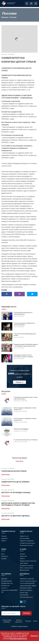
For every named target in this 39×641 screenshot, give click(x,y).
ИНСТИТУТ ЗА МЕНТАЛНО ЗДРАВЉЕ (15, 516)
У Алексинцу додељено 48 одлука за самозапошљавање (24, 324)
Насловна (4, 17)
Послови (13, 17)
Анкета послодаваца (26, 590)
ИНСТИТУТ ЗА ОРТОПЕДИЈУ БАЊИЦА (16, 492)
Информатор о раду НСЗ (27, 579)
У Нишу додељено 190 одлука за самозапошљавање (23, 313)
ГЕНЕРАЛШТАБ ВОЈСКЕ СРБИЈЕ (14, 471)
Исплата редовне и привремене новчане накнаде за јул (25, 408)
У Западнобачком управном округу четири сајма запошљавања (25, 398)
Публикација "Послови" (26, 545)
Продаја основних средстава (28, 561)
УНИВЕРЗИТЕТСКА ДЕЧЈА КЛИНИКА (15, 482)
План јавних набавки (26, 588)
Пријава (26, 613)
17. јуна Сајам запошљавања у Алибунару (25, 440)
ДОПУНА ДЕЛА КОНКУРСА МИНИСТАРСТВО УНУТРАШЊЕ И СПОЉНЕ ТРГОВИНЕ (18, 504)
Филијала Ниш (5, 586)
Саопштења (17, 400)
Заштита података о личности (28, 581)
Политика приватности (26, 597)
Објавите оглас (24, 536)
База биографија (24, 538)
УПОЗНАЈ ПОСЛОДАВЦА (21, 429)
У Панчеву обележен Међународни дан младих (25, 334)
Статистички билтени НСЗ (27, 583)
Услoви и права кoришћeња (6, 621)
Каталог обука (24, 593)
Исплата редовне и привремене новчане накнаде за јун (25, 419)
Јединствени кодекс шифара (28, 586)
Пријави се (19, 382)
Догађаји (3, 558)
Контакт (35, 621)
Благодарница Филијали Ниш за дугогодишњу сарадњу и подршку (23, 355)
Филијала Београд (6, 581)
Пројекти (3, 541)
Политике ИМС (24, 595)
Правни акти (23, 556)
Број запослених (24, 570)
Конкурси (4, 536)
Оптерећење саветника (26, 565)
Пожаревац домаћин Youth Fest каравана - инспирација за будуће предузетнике (26, 345)
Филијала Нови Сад (6, 583)
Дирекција (4, 579)
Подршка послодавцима (27, 541)
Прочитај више (5, 474)
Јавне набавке (24, 563)
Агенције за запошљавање (27, 543)
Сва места (4, 588)
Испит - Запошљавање (26, 568)
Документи (4, 538)
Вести (15, 316)
